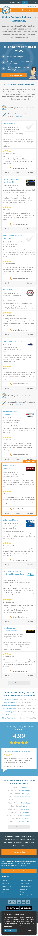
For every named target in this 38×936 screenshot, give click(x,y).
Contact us (5, 889)
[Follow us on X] (14, 902)
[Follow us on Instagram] (19, 902)
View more (19, 683)
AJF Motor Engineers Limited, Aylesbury (17, 751)
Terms (22, 892)
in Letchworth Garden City (19, 699)
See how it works (19, 871)
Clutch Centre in (19, 787)
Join (24, 2)
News (3, 892)
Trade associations (26, 880)
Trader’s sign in (32, 6)
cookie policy (8, 926)
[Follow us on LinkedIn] (24, 902)
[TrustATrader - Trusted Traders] (6, 9)
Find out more (18, 116)
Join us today (19, 851)
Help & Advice (6, 886)
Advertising (5, 883)
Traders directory (25, 886)
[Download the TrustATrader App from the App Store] (26, 908)
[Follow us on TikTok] (28, 902)
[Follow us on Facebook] (10, 902)
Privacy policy (24, 883)
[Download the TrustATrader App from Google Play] (12, 908)
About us (4, 880)
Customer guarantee (26, 895)
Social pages (5, 895)
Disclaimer (23, 889)
